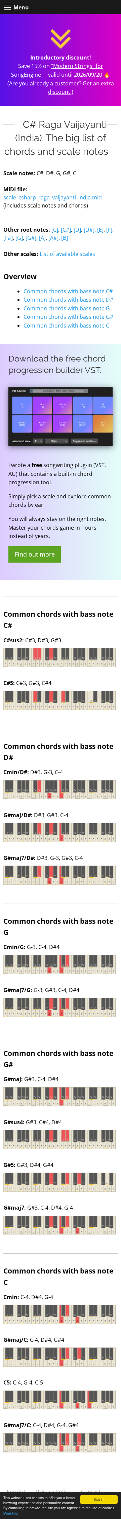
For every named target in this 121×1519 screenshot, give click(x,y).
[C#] (66, 229)
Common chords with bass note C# (68, 291)
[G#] (31, 237)
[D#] (89, 229)
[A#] (53, 237)
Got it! (99, 1499)
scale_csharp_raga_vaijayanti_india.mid (52, 197)
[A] (42, 237)
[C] (54, 229)
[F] (109, 229)
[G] (19, 237)
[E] (100, 229)
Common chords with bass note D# (68, 299)
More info (10, 1513)
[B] (64, 237)
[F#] (8, 237)
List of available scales (67, 254)
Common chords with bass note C (66, 325)
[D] (77, 229)
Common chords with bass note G (67, 308)
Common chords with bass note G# (68, 316)
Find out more (35, 554)
